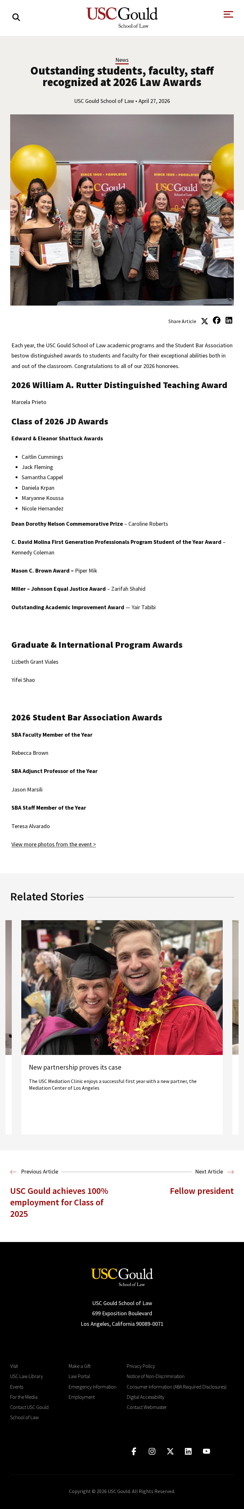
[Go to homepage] (122, 1276)
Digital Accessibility (145, 1397)
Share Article (182, 321)
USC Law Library (26, 1376)
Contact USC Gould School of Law (29, 1412)
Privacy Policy (141, 1366)
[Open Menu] (228, 16)
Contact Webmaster (147, 1407)
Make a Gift (80, 1366)
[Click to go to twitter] (170, 1451)
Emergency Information (92, 1386)
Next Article (209, 1171)
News (122, 59)
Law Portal (79, 1376)
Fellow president (202, 1190)
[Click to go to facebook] (134, 1451)
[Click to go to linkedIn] (188, 1451)
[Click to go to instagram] (152, 1451)
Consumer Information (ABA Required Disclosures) (177, 1386)
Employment (82, 1397)
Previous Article (39, 1171)
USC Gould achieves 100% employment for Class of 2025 (59, 1202)
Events (16, 1386)
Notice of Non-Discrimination (156, 1376)
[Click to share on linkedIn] (229, 320)
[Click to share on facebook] (216, 320)
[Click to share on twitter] (204, 320)
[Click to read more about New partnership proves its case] (122, 1027)
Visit (14, 1366)
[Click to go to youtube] (206, 1451)
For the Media (23, 1397)
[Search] (16, 17)
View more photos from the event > (53, 844)
